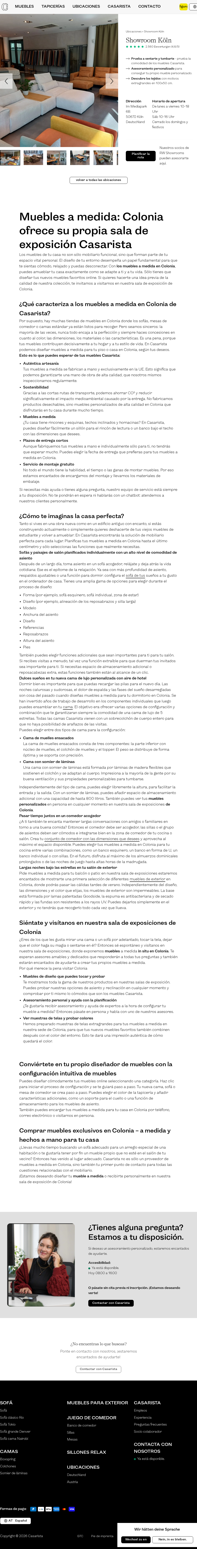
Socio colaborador (148, 1432)
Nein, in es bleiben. (173, 1539)
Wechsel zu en (136, 1539)
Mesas (72, 1439)
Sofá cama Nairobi (14, 1439)
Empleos (140, 1411)
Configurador (183, 6)
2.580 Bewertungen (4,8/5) (162, 46)
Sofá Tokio (8, 1425)
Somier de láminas (14, 1473)
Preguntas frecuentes (150, 1425)
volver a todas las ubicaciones (98, 180)
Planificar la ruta (141, 156)
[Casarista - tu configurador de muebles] (5, 7)
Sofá (6, 1403)
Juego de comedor (91, 1418)
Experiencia (143, 1418)
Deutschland (76, 1475)
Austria (72, 1482)
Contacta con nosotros (153, 1448)
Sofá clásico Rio (12, 1418)
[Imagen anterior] (6, 81)
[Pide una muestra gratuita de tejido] (172, 7)
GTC (80, 1536)
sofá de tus (135, 576)
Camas (9, 1452)
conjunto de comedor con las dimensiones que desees (91, 839)
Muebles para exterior (97, 1403)
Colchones (8, 1466)
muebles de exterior (147, 879)
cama (68, 707)
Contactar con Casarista (111, 1303)
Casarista (147, 1403)
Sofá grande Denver (15, 1432)
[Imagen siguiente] (112, 81)
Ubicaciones (134, 31)
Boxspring (7, 1459)
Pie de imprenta (102, 1536)
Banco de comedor (81, 1425)
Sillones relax (86, 1452)
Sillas (70, 1433)
